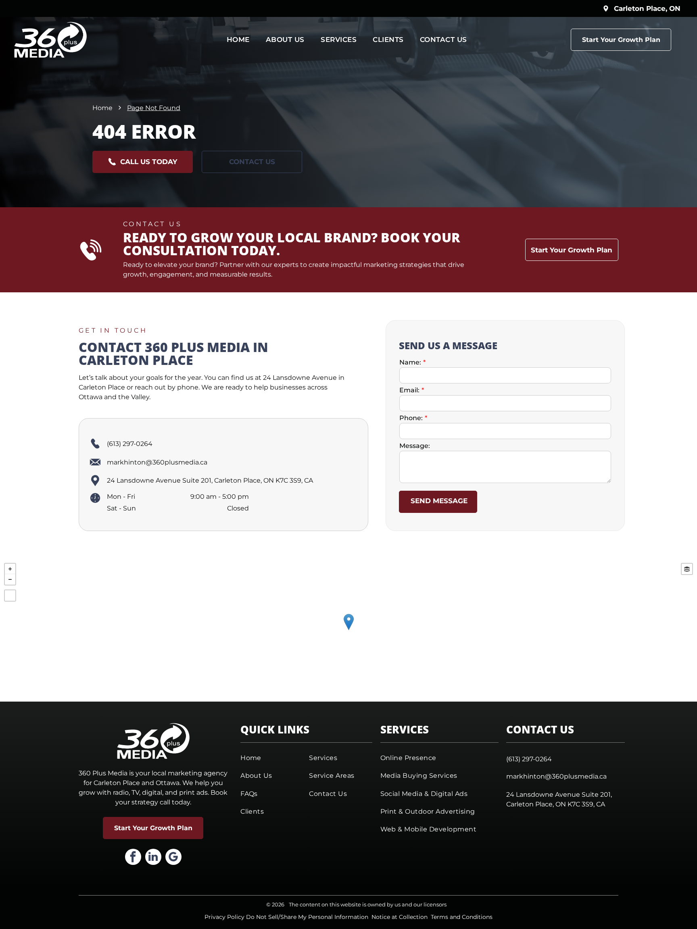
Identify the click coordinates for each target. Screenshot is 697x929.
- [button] (10, 579)
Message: (414, 446)
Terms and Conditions (461, 917)
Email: (409, 390)
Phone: (411, 418)
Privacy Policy (224, 917)
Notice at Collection (399, 917)
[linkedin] (153, 858)
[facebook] (133, 858)
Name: (410, 362)
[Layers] (687, 569)
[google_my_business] (173, 858)
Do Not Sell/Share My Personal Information (307, 917)
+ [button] (10, 569)
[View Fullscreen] (10, 595)
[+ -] (348, 630)
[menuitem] (238, 39)
